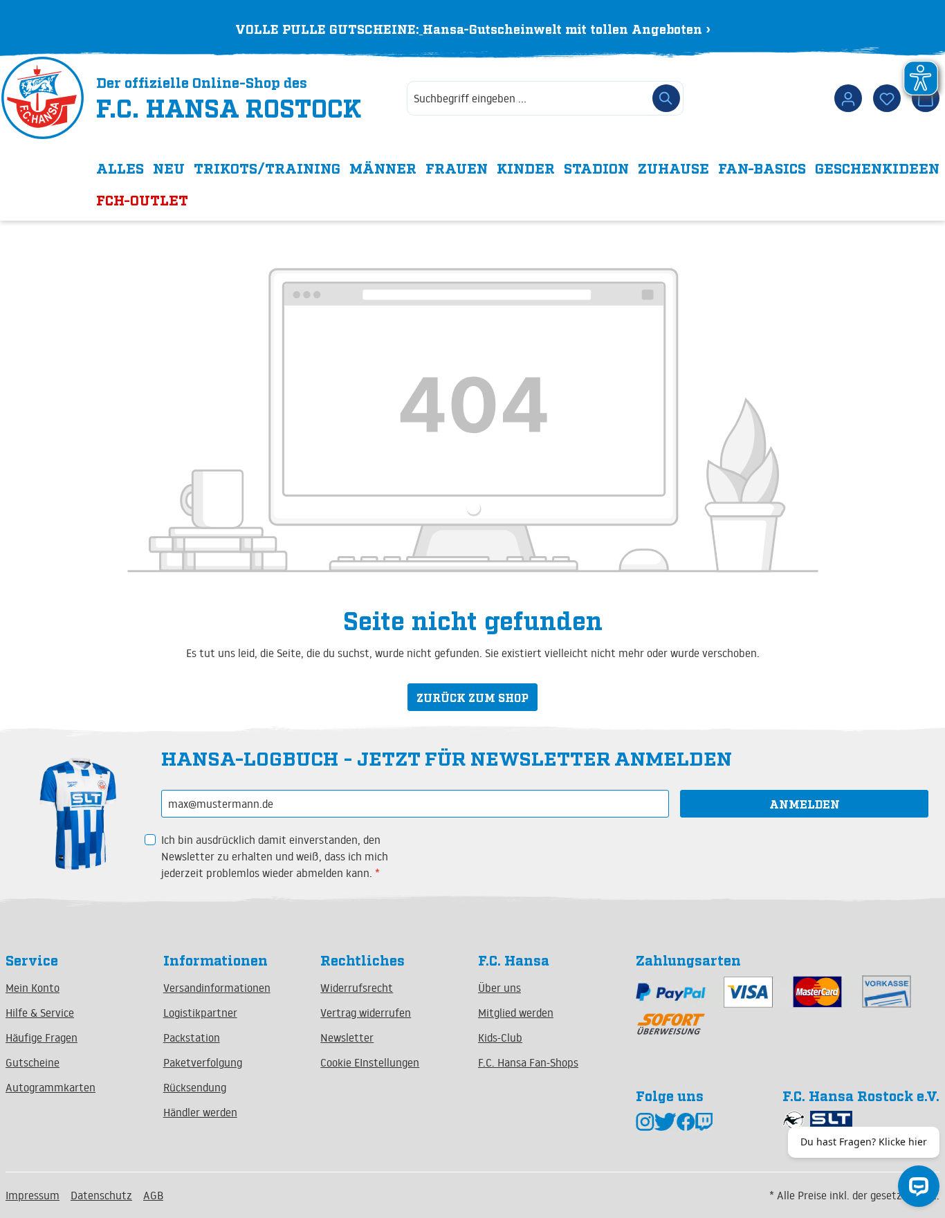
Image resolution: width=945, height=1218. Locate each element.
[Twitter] (665, 1121)
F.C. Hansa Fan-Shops (528, 1062)
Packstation (191, 1037)
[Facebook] (686, 1121)
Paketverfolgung (202, 1062)
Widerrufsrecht (356, 988)
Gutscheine (32, 1062)
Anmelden (804, 804)
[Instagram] (645, 1121)
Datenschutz (101, 1195)
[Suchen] (666, 98)
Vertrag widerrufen (365, 1012)
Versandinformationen (216, 988)
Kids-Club (500, 1037)
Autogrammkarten (50, 1087)
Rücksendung (194, 1087)
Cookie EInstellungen (369, 1062)
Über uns (499, 988)
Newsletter (347, 1037)
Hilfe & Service (40, 1012)
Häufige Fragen (41, 1037)
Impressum (32, 1195)
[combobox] (528, 98)
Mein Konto (32, 988)
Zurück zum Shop (472, 697)
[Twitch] (704, 1121)
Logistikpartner (200, 1012)
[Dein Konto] (848, 98)
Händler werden (200, 1112)
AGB (153, 1195)
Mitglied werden (515, 1012)
